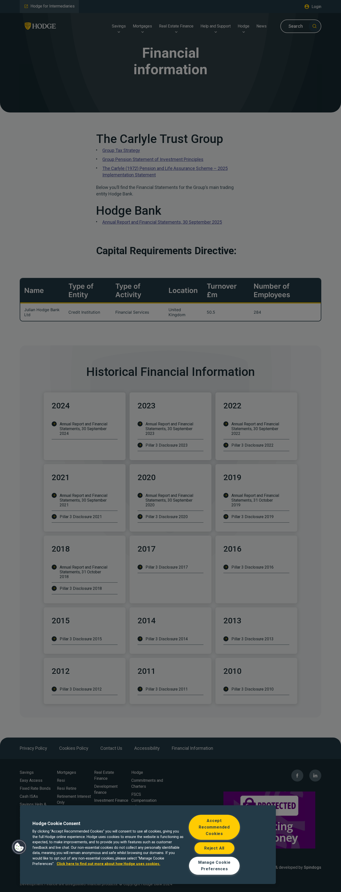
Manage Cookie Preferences (214, 865)
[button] (19, 847)
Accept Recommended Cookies (214, 827)
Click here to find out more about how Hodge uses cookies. (108, 864)
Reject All (214, 848)
